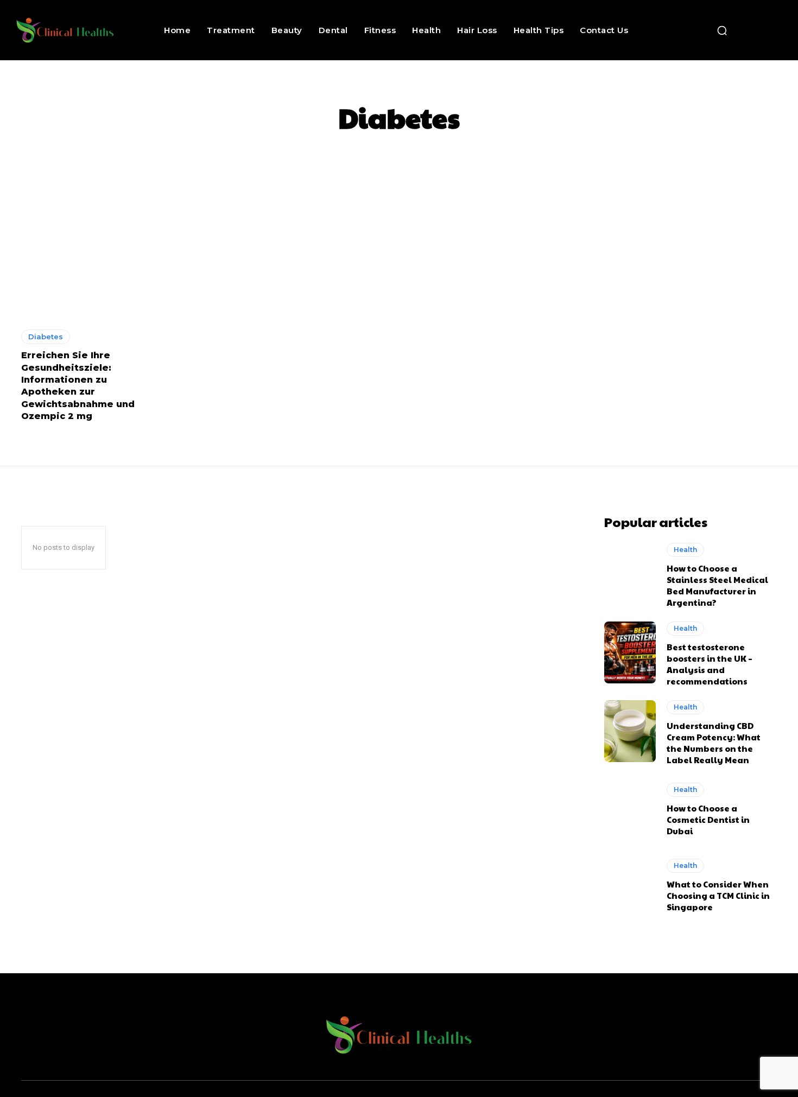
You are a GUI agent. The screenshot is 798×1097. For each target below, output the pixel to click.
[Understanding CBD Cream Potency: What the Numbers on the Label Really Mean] (630, 731)
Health (685, 550)
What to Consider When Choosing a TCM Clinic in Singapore (718, 895)
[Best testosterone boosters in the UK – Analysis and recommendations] (630, 652)
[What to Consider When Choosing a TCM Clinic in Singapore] (630, 885)
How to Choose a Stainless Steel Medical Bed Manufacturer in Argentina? (717, 585)
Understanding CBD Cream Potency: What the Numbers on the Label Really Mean (714, 742)
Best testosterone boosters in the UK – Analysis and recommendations (709, 664)
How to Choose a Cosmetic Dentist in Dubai (708, 819)
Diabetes (45, 336)
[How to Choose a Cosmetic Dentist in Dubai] (630, 810)
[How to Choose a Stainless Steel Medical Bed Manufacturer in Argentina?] (630, 574)
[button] (722, 30)
